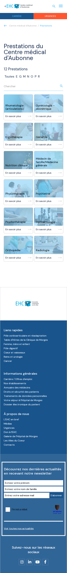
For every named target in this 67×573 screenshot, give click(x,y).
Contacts (9, 444)
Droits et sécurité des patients (21, 391)
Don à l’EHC (10, 432)
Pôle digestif (11, 348)
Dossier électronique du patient (22, 404)
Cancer (8, 361)
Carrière (17, 16)
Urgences (50, 16)
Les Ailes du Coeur (14, 440)
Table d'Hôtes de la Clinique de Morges (26, 340)
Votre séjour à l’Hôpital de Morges (23, 400)
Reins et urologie (13, 356)
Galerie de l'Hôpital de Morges (21, 436)
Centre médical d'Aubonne (23, 25)
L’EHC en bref (11, 419)
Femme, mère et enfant (17, 344)
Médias (8, 423)
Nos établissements (15, 383)
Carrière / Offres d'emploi (18, 379)
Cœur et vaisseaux (14, 352)
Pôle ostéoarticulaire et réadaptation (25, 335)
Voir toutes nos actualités (19, 528)
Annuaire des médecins (17, 387)
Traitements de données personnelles (25, 396)
